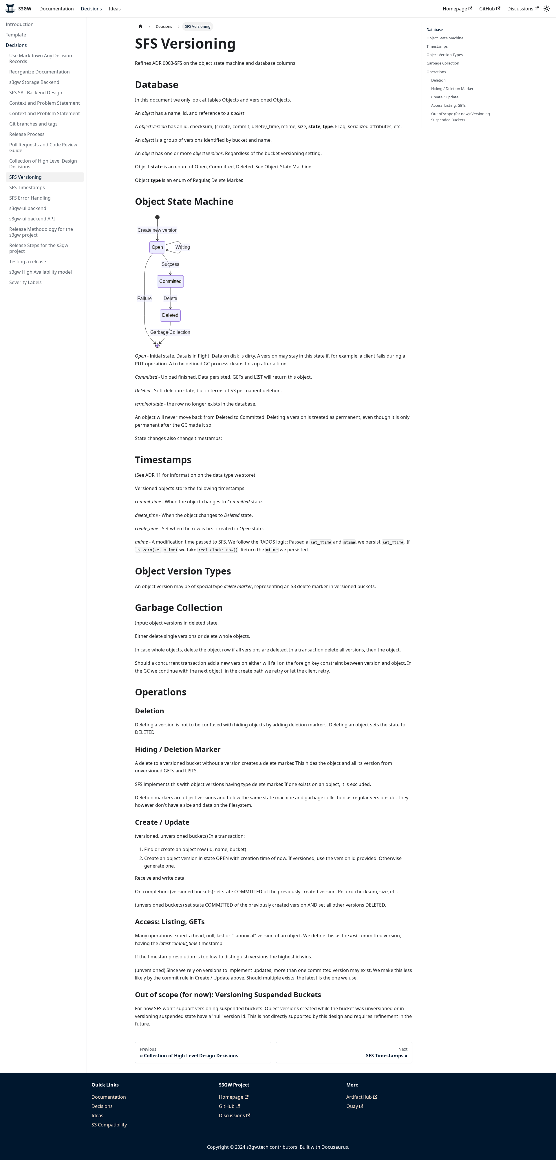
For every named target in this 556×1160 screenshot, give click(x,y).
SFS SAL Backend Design (35, 92)
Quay (352, 1106)
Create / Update (444, 97)
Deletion (438, 80)
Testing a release (27, 261)
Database (435, 29)
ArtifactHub (359, 1097)
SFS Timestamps (27, 187)
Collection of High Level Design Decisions (43, 164)
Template (16, 35)
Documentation (56, 8)
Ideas (115, 8)
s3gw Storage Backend (34, 82)
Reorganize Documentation (39, 72)
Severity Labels (25, 282)
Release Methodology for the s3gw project (41, 232)
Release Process (27, 134)
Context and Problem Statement (44, 103)
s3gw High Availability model (40, 272)
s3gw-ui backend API (32, 219)
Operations (436, 71)
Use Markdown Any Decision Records (40, 58)
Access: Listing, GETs (448, 105)
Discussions (520, 8)
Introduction (20, 24)
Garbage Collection (443, 63)
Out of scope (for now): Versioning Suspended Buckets (460, 116)
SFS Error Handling (30, 198)
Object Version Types (445, 54)
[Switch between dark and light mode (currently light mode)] (546, 8)
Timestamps (437, 46)
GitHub (487, 8)
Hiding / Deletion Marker (452, 88)
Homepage (455, 8)
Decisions (91, 8)
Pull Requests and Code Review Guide (43, 147)
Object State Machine (445, 37)
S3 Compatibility (109, 1125)
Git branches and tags (33, 124)
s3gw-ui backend (27, 208)
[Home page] (140, 26)
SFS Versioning (25, 177)
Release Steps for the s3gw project (38, 248)
